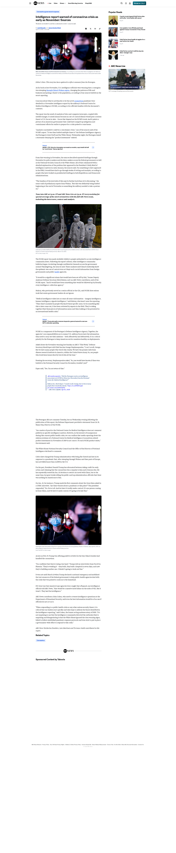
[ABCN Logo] (39, 3)
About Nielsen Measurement (99, 744)
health (57, 272)
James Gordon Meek (55, 28)
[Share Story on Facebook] (86, 28)
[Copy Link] (99, 28)
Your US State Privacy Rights (57, 744)
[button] (30, 3)
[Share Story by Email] (95, 28)
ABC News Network (37, 744)
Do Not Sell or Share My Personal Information (125, 744)
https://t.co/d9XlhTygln (75, 386)
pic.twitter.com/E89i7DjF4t (56, 387)
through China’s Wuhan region (57, 90)
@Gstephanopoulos (54, 376)
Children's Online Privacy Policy (73, 744)
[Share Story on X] (90, 28)
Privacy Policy (45, 744)
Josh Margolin (41, 28)
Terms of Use (110, 744)
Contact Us (141, 744)
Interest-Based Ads (86, 744)
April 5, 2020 (66, 389)
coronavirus (78, 101)
